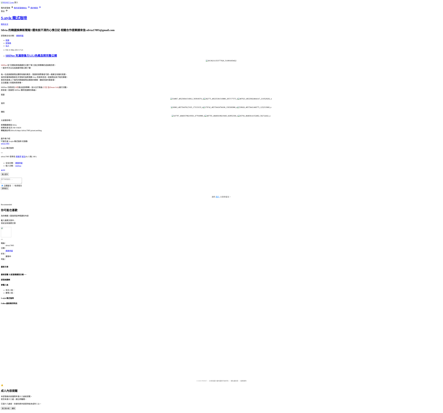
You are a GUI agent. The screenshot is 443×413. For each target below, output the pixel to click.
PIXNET (204, 381)
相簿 (7, 40)
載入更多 (5, 174)
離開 (13, 408)
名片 (7, 46)
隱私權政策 (234, 381)
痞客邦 (18, 157)
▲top (3, 170)
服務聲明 (243, 381)
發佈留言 (5, 188)
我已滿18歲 (5, 408)
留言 (23, 157)
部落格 (8, 43)
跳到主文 (4, 24)
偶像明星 (20, 36)
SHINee (18, 166)
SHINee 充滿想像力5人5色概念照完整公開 (31, 55)
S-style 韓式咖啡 (14, 18)
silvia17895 (5, 144)
